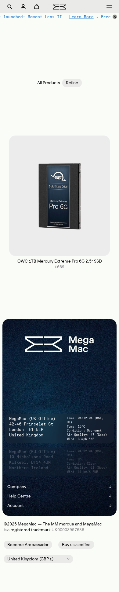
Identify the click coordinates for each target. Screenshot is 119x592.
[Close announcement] (115, 17)
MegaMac (27, 524)
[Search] (10, 7)
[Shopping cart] (36, 7)
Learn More (81, 16)
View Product (59, 195)
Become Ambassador (28, 544)
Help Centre (59, 496)
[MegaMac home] (59, 6)
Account (59, 505)
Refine (72, 82)
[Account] (23, 7)
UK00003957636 (68, 529)
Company (59, 486)
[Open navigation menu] (109, 7)
